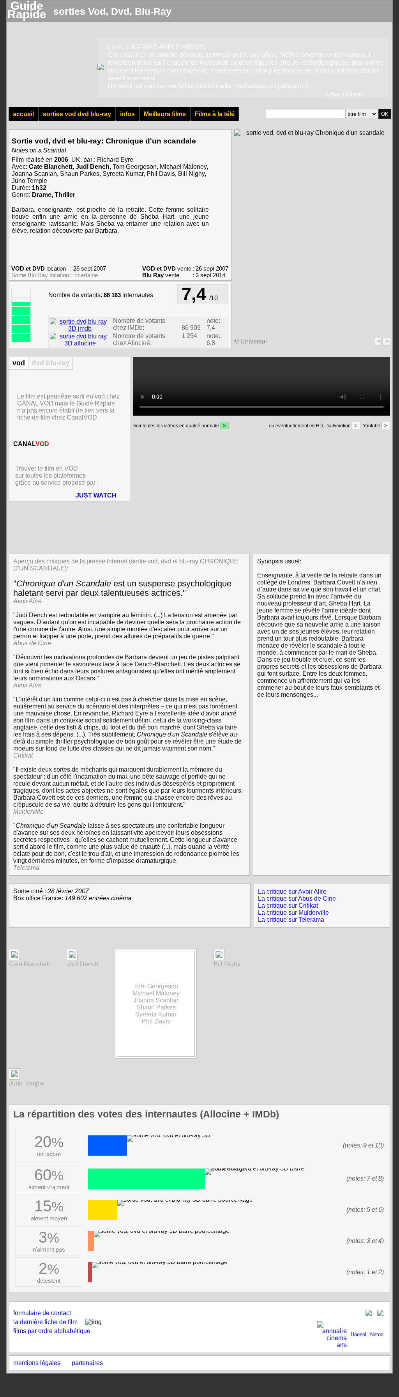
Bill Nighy (191, 173)
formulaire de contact (42, 1313)
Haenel (358, 1334)
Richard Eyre (115, 159)
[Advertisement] (197, 526)
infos (127, 114)
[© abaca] (14, 1075)
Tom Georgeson (135, 166)
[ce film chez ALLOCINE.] (80, 343)
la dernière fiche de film (45, 1322)
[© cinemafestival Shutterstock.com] (72, 956)
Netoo (376, 1334)
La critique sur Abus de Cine (297, 898)
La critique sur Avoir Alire (292, 891)
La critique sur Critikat (288, 905)
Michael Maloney (183, 166)
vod (18, 363)
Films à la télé (215, 114)
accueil (23, 114)
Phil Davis (161, 173)
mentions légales (36, 1363)
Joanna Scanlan (34, 173)
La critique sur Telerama (291, 919)
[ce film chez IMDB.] (80, 328)
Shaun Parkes (79, 173)
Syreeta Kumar (122, 173)
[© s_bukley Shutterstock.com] (218, 956)
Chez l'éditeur (345, 94)
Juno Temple (29, 180)
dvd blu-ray (50, 363)
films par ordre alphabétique (51, 1331)
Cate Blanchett (50, 166)
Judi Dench (92, 166)
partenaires (87, 1363)
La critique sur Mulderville (293, 912)
